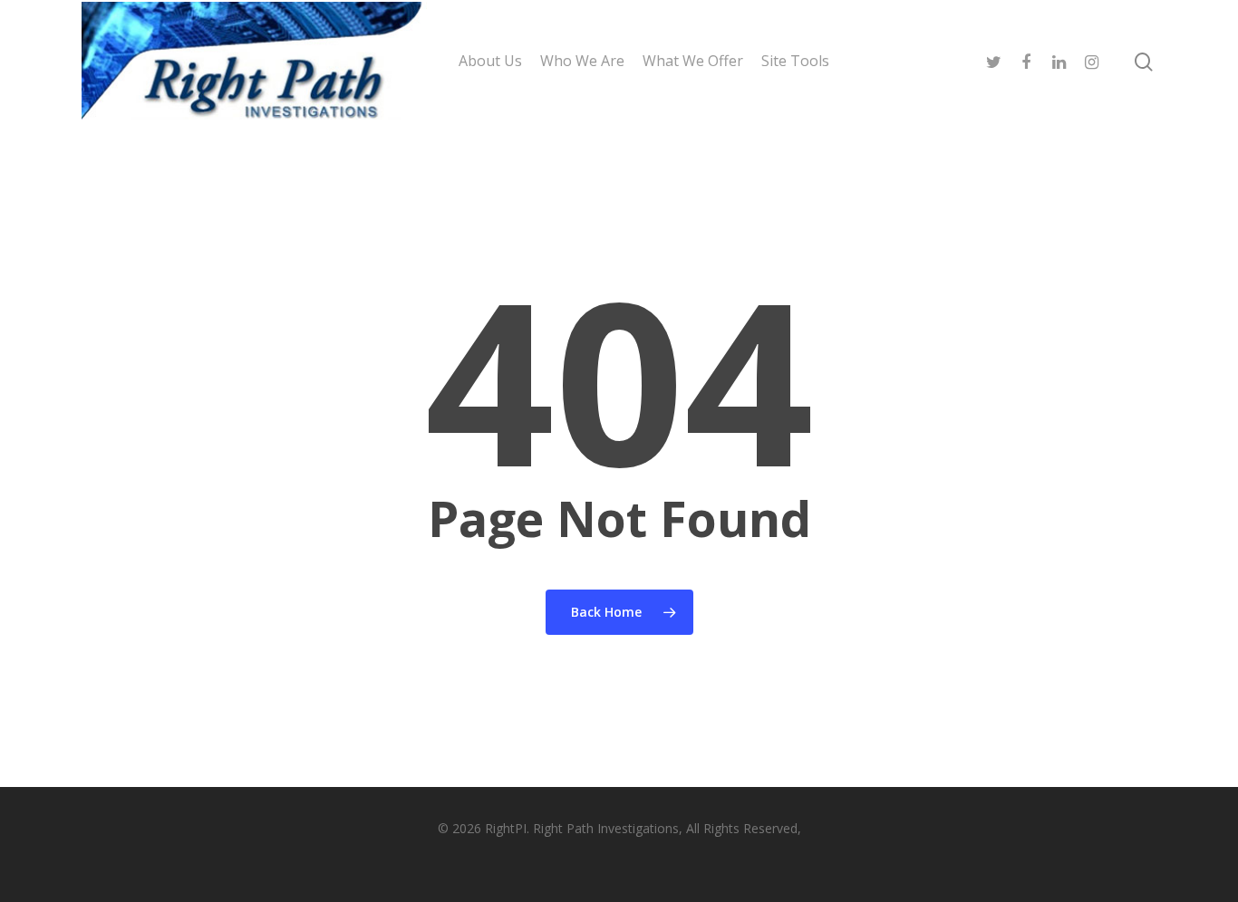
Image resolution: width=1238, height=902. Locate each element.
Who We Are (582, 60)
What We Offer (693, 60)
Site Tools (795, 60)
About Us (490, 60)
